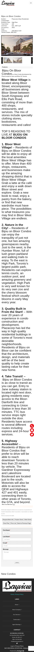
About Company (16, 609)
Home (12, 594)
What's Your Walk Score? (7, 504)
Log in (12, 646)
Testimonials (16, 619)
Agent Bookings (16, 624)
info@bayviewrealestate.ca (17, 641)
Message (5, 549)
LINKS (17, 599)
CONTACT (17, 630)
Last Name (6, 536)
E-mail (5, 543)
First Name (6, 530)
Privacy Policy (19, 594)
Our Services (16, 614)
